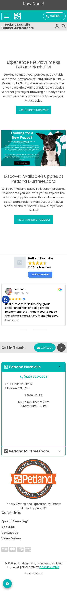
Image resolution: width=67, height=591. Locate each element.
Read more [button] (12, 320)
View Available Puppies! (33, 220)
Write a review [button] (40, 274)
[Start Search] (64, 26)
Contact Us (9, 533)
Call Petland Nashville (33, 110)
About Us (8, 527)
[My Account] (57, 26)
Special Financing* (14, 521)
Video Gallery (11, 538)
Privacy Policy (33, 573)
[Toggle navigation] (6, 16)
